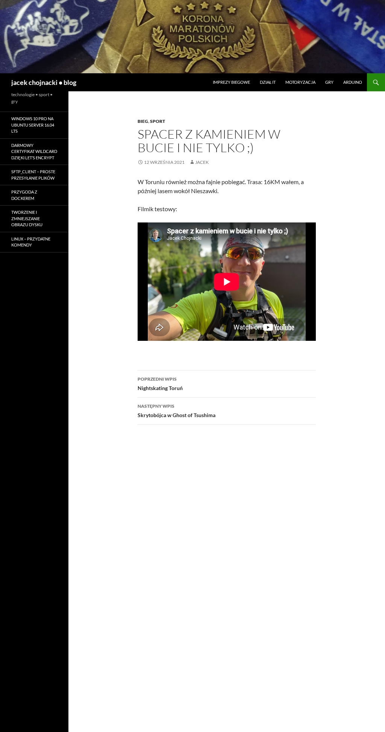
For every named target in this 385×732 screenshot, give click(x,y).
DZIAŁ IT (268, 82)
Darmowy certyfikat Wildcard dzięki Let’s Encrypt (34, 151)
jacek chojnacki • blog (43, 82)
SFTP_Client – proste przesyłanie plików (33, 174)
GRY (329, 82)
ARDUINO (352, 82)
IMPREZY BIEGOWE (231, 82)
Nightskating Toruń (160, 383)
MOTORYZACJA (300, 82)
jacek (202, 162)
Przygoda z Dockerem (24, 195)
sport (157, 121)
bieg (143, 121)
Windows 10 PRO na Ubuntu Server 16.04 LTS (32, 124)
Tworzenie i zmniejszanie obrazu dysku (26, 218)
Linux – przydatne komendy (30, 242)
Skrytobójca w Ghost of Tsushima (176, 410)
